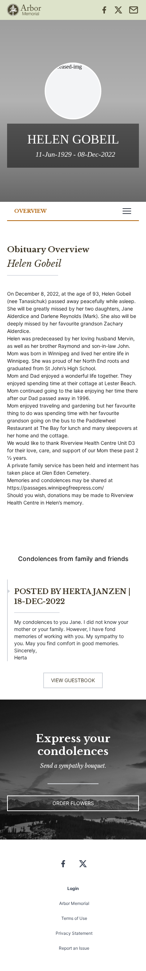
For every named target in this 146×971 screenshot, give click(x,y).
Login (73, 888)
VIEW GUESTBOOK (73, 680)
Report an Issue (74, 948)
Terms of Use (74, 918)
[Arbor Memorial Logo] (24, 10)
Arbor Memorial (74, 903)
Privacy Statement (74, 933)
